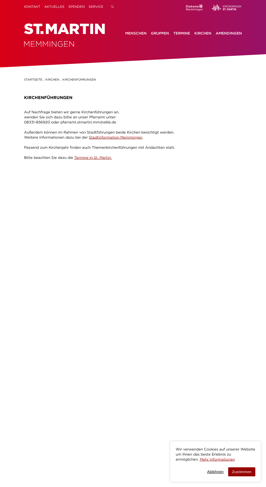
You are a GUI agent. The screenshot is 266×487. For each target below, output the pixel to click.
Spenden (76, 7)
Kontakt (32, 7)
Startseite (33, 79)
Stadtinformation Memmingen (115, 137)
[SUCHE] (112, 6)
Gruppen (160, 33)
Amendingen (229, 33)
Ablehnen (215, 472)
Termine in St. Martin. (93, 157)
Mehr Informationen (217, 459)
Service (96, 7)
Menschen (136, 33)
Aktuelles (54, 7)
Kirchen (202, 33)
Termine (181, 33)
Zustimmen (242, 472)
